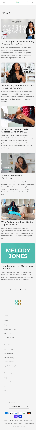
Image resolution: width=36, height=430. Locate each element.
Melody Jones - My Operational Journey (17, 267)
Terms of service (18, 423)
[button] (4, 2)
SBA (10, 420)
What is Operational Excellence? (11, 177)
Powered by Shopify (16, 420)
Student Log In (9, 337)
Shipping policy (29, 423)
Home (6, 321)
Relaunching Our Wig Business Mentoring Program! (17, 86)
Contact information (19, 426)
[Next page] (25, 290)
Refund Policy (8, 353)
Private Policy (8, 349)
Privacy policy (8, 423)
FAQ (5, 390)
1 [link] (10, 290)
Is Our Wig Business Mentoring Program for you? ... (17, 42)
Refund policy (28, 420)
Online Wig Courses (10, 329)
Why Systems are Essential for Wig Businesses (17, 223)
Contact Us (8, 333)
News (5, 386)
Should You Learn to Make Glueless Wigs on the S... (15, 130)
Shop (5, 325)
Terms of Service (10, 362)
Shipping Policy (9, 358)
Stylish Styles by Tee (11, 366)
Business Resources (10, 382)
